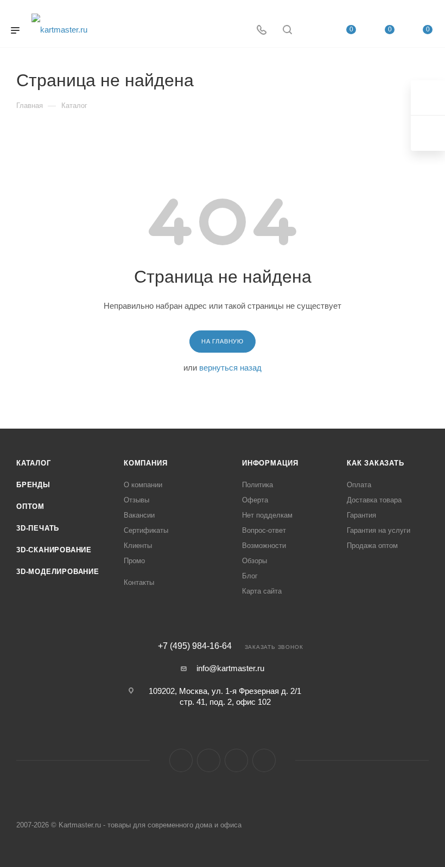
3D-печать (37, 528)
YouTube (236, 760)
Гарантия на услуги (378, 530)
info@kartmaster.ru (230, 668)
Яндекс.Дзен (264, 760)
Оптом (30, 506)
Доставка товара (374, 500)
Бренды (33, 485)
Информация (270, 463)
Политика (257, 485)
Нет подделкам (267, 515)
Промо (134, 561)
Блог (250, 576)
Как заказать (375, 463)
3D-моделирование (57, 572)
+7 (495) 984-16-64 (195, 646)
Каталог (33, 463)
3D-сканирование (54, 550)
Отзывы (136, 500)
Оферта (255, 500)
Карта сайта (262, 591)
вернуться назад (230, 367)
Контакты (139, 582)
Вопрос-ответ (264, 530)
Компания (145, 463)
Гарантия (361, 515)
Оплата (359, 485)
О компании (143, 485)
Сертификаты (146, 530)
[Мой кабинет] (313, 30)
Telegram (208, 760)
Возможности (264, 545)
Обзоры (254, 561)
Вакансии (139, 515)
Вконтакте (181, 760)
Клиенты (138, 545)
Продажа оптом (372, 545)
